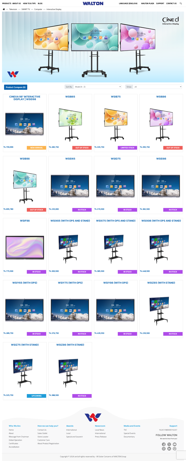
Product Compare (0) (15, 87)
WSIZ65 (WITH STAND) (161, 282)
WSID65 (70, 158)
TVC (125, 429)
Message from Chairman (19, 436)
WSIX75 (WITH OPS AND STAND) (115, 220)
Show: (129, 86)
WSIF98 (25, 220)
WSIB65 (70, 96)
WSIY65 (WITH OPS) (24, 282)
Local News (99, 429)
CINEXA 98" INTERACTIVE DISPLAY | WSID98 (24, 98)
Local (68, 433)
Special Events (129, 433)
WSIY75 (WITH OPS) (70, 282)
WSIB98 (25, 158)
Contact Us (42, 429)
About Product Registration (48, 443)
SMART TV (26, 9)
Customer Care (44, 440)
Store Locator (43, 436)
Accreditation (14, 446)
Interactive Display (54, 9)
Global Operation (15, 440)
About (11, 433)
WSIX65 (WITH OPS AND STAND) (70, 220)
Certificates (13, 443)
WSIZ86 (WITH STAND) (70, 344)
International (71, 429)
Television (13, 9)
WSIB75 (116, 96)
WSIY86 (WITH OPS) (115, 282)
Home (11, 429)
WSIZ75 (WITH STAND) (25, 344)
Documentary (129, 436)
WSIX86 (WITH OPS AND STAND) (161, 220)
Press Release (100, 436)
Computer (38, 9)
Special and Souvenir (74, 436)
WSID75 (116, 158)
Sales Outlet (42, 433)
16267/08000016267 (168, 429)
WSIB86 (161, 96)
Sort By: (69, 86)
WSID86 (161, 158)
